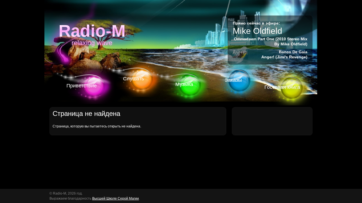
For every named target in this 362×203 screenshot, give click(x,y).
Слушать (133, 78)
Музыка (184, 84)
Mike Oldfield (257, 31)
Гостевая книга (282, 87)
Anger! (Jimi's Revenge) (284, 57)
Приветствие (81, 86)
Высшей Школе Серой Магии (115, 198)
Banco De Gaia (293, 52)
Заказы (233, 80)
